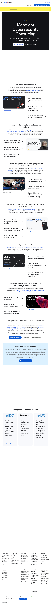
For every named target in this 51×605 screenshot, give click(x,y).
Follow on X (43, 576)
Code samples (34, 573)
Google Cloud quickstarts (34, 562)
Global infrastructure (4, 567)
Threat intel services (18, 12)
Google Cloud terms (23, 596)
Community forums (45, 583)
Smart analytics (24, 563)
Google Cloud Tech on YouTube (45, 574)
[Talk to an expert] (18, 44)
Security (23, 569)
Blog (2, 579)
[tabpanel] (25, 488)
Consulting (7, 12)
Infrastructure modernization (24, 556)
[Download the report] (14, 260)
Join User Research (45, 578)
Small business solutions (24, 579)
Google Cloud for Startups (34, 586)
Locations (4, 570)
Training (33, 578)
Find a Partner (44, 557)
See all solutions (24, 581)
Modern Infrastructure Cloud (4, 561)
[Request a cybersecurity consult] (15, 531)
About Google (4, 596)
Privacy (10, 596)
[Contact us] (29, 5)
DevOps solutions (25, 576)
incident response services (32, 90)
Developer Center (44, 565)
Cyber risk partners (41, 12)
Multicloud (4, 564)
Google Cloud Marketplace (34, 565)
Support (33, 571)
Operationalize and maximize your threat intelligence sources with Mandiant (25, 247)
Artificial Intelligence (23, 566)
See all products (14, 563)
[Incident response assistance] (35, 531)
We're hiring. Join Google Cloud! (44, 581)
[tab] (7, 459)
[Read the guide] (14, 102)
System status (34, 589)
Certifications (34, 580)
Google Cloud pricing (14, 558)
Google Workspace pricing (15, 561)
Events (42, 561)
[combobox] (6, 602)
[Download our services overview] (32, 337)
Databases (23, 558)
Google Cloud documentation (34, 559)
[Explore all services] (31, 44)
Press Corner (44, 568)
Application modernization (24, 561)
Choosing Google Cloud (5, 556)
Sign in (48, 2)
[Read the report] (37, 301)
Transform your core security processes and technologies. (21, 209)
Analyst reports (5, 575)
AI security (30, 12)
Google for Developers (33, 583)
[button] (37, 100)
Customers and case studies (5, 573)
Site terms (15, 596)
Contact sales (44, 555)
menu (2, 2)
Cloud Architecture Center (35, 576)
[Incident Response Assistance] (42, 5)
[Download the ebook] (37, 223)
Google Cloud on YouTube (44, 571)
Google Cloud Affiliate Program (34, 556)
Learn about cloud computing (35, 569)
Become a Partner (45, 559)
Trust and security (5, 558)
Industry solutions (25, 574)
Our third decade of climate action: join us (40, 596)
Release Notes (34, 591)
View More (25, 511)
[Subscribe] (23, 598)
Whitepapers (4, 577)
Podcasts (43, 563)
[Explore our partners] (25, 360)
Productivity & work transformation (25, 572)
